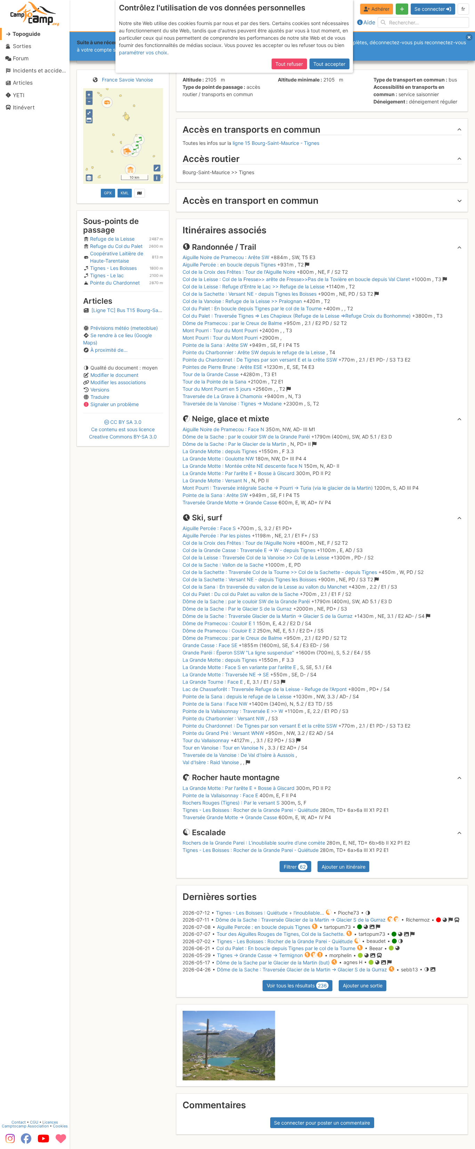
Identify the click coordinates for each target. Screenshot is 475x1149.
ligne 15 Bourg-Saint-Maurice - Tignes (276, 143)
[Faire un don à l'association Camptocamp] (61, 1141)
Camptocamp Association (25, 1126)
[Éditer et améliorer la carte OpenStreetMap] (157, 168)
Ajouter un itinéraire (343, 867)
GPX (108, 193)
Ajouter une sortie (363, 985)
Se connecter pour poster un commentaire (322, 1123)
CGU (34, 1122)
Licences (50, 1122)
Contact (18, 1122)
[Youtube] (43, 1141)
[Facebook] (26, 1141)
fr (463, 9)
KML (125, 193)
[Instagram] (9, 1141)
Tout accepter (329, 64)
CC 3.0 (123, 429)
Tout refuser (289, 64)
